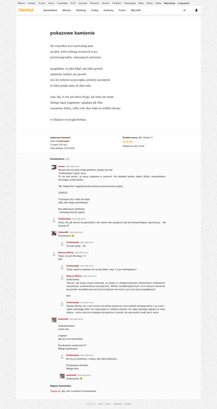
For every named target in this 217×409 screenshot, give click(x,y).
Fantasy (31, 3)
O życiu (41, 3)
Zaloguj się (55, 391)
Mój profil (136, 10)
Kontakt (128, 404)
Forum (122, 10)
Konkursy (109, 10)
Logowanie (183, 3)
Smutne (105, 3)
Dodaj (158, 3)
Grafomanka (63, 141)
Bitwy (141, 3)
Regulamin (117, 404)
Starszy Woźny (66, 252)
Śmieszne (94, 3)
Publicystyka (130, 3)
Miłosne (21, 3)
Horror (51, 3)
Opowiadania (50, 10)
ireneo (61, 166)
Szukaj (94, 10)
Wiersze (66, 10)
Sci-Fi (73, 3)
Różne (150, 3)
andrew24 (63, 319)
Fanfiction (116, 3)
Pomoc (108, 404)
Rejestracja (169, 3)
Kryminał (83, 3)
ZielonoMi (63, 232)
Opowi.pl (25, 10)
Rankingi (81, 10)
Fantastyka (62, 3)
